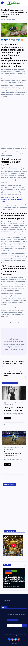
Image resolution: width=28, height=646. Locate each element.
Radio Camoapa (7, 19)
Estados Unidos (13, 168)
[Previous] (22, 565)
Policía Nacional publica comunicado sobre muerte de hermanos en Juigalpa (12, 199)
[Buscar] (24, 625)
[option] (14, 578)
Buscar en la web (12, 620)
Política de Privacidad (8, 603)
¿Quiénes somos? (7, 600)
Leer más (7, 418)
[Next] (24, 565)
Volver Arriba (14, 643)
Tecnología (8, 572)
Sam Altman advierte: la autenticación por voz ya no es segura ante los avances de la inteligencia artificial (13, 579)
